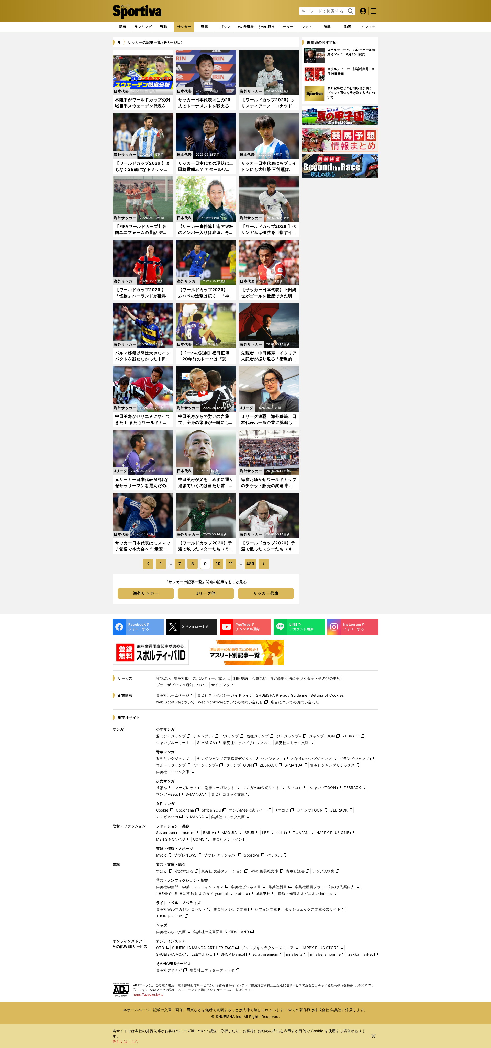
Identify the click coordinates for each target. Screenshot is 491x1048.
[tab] (163, 27)
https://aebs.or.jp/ (148, 994)
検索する (350, 11)
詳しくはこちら (126, 1041)
